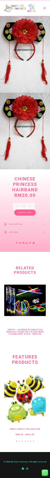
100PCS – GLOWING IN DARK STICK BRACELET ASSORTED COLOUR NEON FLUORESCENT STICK (25, 332)
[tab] (25, 224)
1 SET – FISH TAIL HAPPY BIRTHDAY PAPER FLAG (25, 430)
